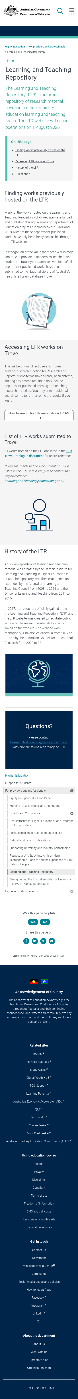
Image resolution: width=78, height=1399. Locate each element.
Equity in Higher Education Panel (30, 798)
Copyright (39, 1187)
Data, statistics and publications (30, 840)
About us (39, 1344)
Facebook (38, 1297)
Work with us (39, 1352)
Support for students (18, 783)
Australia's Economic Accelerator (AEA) (38, 1101)
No (45, 922)
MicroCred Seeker (38, 1133)
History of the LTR (26, 167)
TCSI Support (38, 1085)
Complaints (39, 1273)
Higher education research (22, 891)
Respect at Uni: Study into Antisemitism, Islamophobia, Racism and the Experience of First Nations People (41, 860)
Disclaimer (39, 1179)
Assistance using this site (39, 1219)
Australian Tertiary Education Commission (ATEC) (37, 1141)
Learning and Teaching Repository (31, 872)
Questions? (22, 174)
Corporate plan (39, 1360)
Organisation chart (39, 1368)
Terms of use (39, 1195)
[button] (71, 790)
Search (39, 1164)
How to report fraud (39, 1289)
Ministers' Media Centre (38, 1266)
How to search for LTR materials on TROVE (39, 413)
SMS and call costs (39, 1211)
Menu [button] (71, 14)
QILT (38, 1109)
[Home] (24, 10)
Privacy (39, 1171)
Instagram (37, 1305)
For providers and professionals (47, 46)
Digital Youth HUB (37, 1077)
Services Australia (37, 1062)
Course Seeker (38, 1125)
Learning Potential (38, 1093)
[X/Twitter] (43, 941)
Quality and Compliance (25, 813)
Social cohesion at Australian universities (36, 833)
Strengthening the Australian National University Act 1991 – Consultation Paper (40, 881)
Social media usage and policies (39, 1281)
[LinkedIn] (35, 941)
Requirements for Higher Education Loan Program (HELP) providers (41, 823)
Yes (33, 922)
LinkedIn (37, 1313)
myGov (37, 1054)
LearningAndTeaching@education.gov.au (39, 742)
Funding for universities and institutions (35, 805)
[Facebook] (26, 941)
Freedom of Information (39, 1203)
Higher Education (15, 46)
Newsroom (39, 1258)
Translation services (39, 1227)
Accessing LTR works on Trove (34, 161)
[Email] (52, 941)
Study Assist (38, 1069)
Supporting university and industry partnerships (40, 848)
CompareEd (37, 1117)
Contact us (39, 1250)
